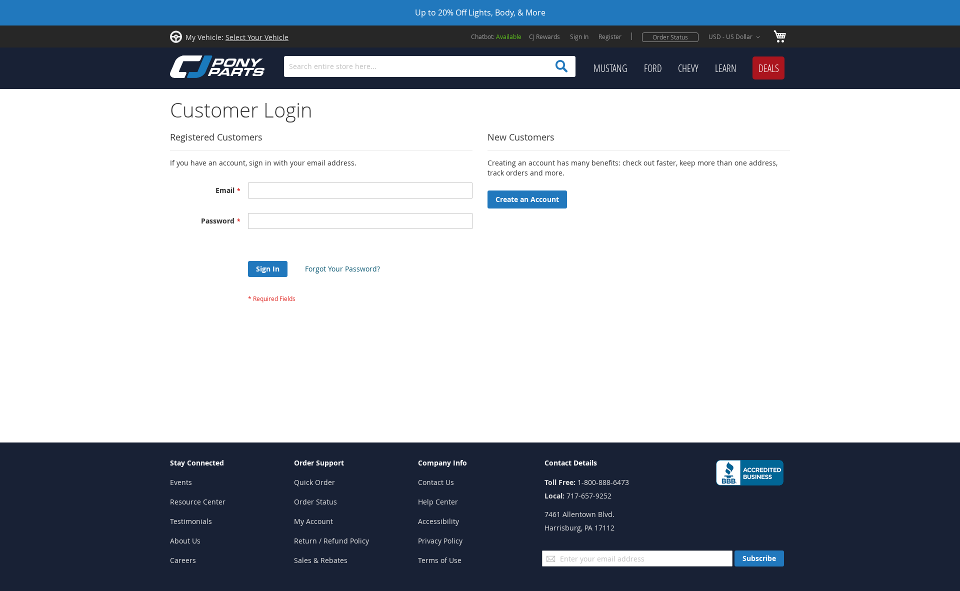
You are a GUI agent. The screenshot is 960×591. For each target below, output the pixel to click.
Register (610, 36)
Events (181, 482)
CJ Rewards (544, 36)
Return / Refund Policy (331, 541)
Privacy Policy (440, 541)
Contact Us (436, 482)
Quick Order (314, 482)
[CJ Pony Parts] (195, 66)
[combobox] (430, 66)
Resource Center (198, 501)
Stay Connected (197, 463)
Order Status (670, 37)
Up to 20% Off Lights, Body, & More (480, 12)
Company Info (442, 463)
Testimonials (191, 521)
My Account (313, 521)
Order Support (319, 463)
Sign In (579, 36)
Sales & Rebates (321, 560)
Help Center (438, 501)
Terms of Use (440, 560)
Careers (183, 560)
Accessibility (438, 521)
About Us (185, 541)
